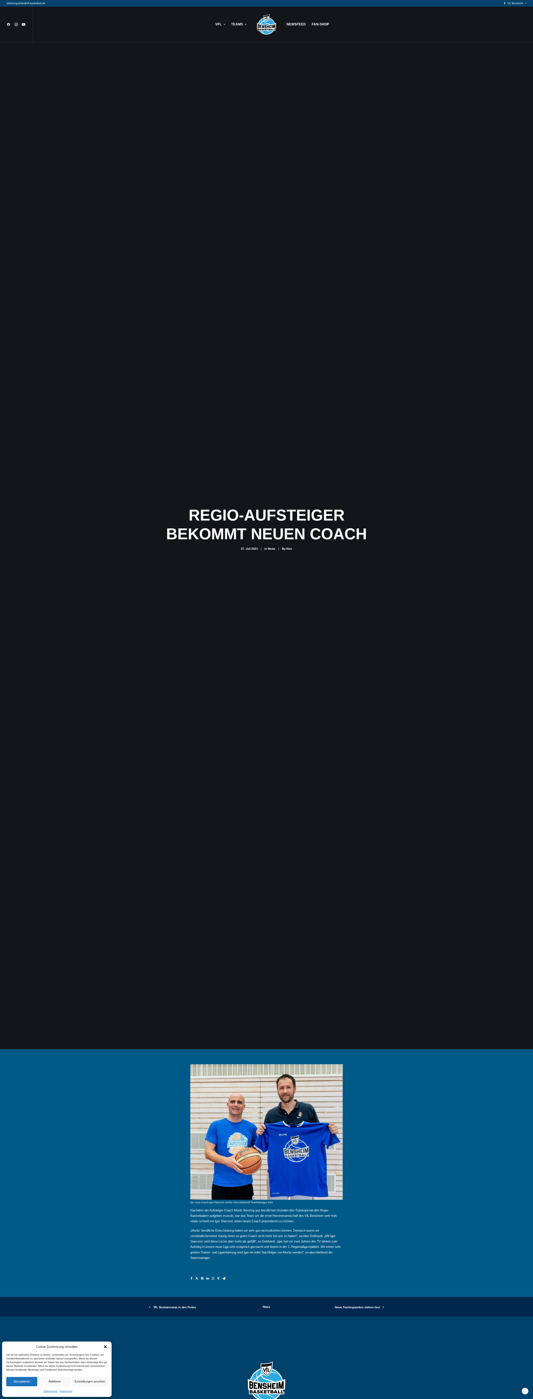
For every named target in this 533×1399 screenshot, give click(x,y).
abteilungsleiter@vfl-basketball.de (26, 3)
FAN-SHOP (320, 24)
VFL (218, 24)
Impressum (66, 1391)
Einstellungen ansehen (90, 1381)
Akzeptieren (22, 1381)
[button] (105, 1347)
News (271, 548)
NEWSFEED (296, 24)
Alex (289, 548)
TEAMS (237, 24)
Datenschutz (51, 1391)
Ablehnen (54, 1381)
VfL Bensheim (515, 3)
